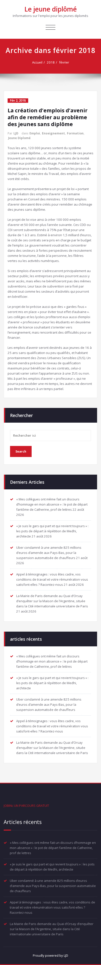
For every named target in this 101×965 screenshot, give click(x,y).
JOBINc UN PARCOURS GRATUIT (26, 805)
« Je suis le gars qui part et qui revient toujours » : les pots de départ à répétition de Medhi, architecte (52, 531)
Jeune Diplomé (19, 138)
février (64, 62)
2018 (51, 62)
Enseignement (53, 133)
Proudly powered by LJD (50, 955)
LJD (15, 133)
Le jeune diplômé (51, 9)
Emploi (34, 133)
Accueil (37, 62)
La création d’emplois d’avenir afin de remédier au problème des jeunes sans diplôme (48, 117)
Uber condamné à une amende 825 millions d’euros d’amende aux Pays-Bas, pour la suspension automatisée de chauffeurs (48, 552)
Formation (75, 133)
